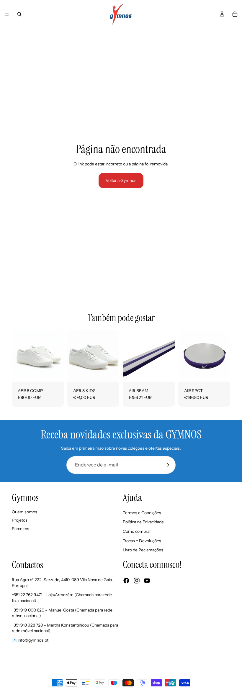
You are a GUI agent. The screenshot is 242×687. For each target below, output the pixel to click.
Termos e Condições (142, 512)
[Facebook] (126, 580)
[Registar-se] (167, 465)
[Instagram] (136, 580)
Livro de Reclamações (143, 550)
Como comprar (137, 531)
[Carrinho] (234, 14)
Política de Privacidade (143, 522)
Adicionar (170, 372)
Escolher (59, 372)
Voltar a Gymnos (121, 180)
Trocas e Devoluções (142, 540)
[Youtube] (147, 580)
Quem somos (24, 511)
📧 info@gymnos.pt (30, 640)
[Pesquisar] (19, 14)
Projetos (19, 520)
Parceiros (20, 528)
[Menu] (7, 14)
